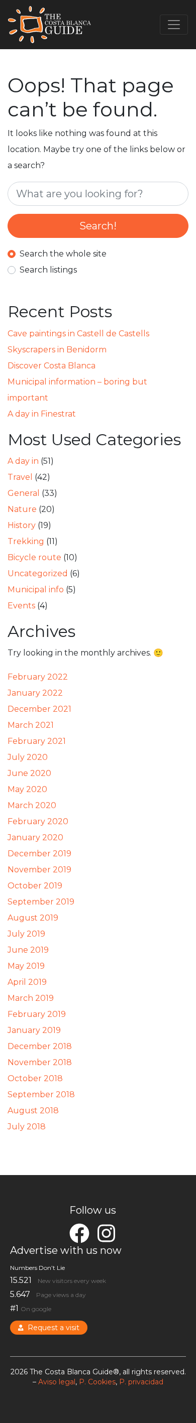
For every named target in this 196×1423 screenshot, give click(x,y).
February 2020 (38, 821)
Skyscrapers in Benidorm (57, 349)
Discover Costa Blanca (51, 365)
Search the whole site (63, 253)
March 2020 (32, 805)
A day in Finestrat (42, 414)
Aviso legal (56, 1381)
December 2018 (40, 1046)
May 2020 (27, 789)
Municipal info (36, 589)
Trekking (26, 541)
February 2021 (37, 741)
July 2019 (26, 934)
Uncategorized (38, 573)
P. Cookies (97, 1381)
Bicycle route (34, 557)
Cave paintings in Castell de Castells (78, 333)
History (22, 525)
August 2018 (33, 1110)
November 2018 (40, 1062)
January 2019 (34, 1030)
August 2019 (33, 918)
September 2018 (41, 1094)
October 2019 (35, 885)
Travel (20, 477)
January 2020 (35, 837)
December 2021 (39, 709)
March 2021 (31, 725)
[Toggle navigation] (174, 25)
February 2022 (38, 677)
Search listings (48, 270)
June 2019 (28, 950)
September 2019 (41, 902)
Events (21, 605)
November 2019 (39, 869)
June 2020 (29, 773)
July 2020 (28, 757)
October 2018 (35, 1078)
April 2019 (27, 982)
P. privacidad (141, 1381)
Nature (22, 509)
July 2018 (27, 1126)
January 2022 (35, 693)
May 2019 (26, 966)
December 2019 (39, 853)
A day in (23, 461)
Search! (98, 226)
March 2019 (31, 998)
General (24, 493)
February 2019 (37, 1014)
